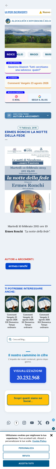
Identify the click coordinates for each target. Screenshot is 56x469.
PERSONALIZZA (26, 448)
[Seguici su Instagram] (24, 422)
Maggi (29, 54)
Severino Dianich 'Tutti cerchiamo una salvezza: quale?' (28, 68)
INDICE (11, 54)
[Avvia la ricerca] (10, 339)
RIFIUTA (26, 456)
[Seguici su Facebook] (47, 422)
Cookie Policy (39, 441)
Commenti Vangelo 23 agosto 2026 (28, 83)
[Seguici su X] (40, 422)
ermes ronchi (18, 266)
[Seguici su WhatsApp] (9, 422)
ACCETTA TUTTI (26, 463)
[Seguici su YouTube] (32, 422)
